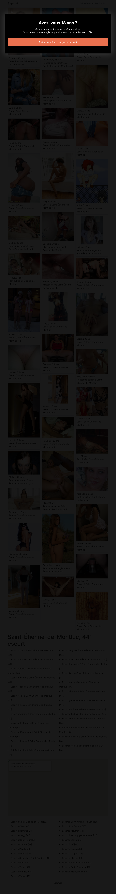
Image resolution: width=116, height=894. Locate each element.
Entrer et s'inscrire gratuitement (58, 42)
